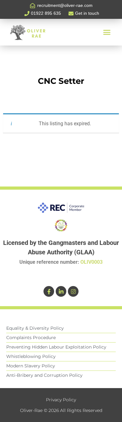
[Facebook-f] (48, 291)
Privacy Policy (61, 400)
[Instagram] (73, 291)
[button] (107, 32)
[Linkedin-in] (61, 291)
